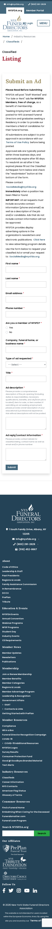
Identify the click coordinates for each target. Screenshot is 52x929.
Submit (12, 467)
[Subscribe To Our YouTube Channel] (27, 891)
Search (42, 833)
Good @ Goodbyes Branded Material (22, 760)
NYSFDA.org (15, 10)
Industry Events (10, 636)
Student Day (9, 631)
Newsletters (9, 657)
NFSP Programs (10, 627)
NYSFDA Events (10, 614)
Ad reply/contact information (24, 435)
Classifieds (12, 41)
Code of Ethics (10, 567)
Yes (11, 327)
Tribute (6, 601)
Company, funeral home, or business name (22, 342)
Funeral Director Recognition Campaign (24, 734)
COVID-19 (7, 739)
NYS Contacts (9, 786)
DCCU (5, 593)
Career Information (13, 782)
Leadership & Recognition (16, 696)
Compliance (9, 726)
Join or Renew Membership (17, 674)
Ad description (15, 387)
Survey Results (10, 752)
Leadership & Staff (12, 571)
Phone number (15, 308)
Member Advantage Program (18, 691)
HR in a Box (8, 730)
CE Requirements (11, 640)
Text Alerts (8, 765)
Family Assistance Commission (19, 584)
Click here (39, 239)
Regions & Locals (11, 580)
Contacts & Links (13, 709)
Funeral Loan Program (14, 820)
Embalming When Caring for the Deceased (25, 811)
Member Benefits (11, 678)
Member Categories (13, 683)
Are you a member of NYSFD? (24, 323)
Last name (13, 278)
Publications (9, 661)
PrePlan (6, 597)
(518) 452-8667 (27, 549)
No (10, 332)
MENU (43, 23)
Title (9, 372)
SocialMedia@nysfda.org (21, 187)
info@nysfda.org (15, 4)
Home (6, 36)
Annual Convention (13, 618)
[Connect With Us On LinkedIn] (35, 891)
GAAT (7, 704)
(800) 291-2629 (38, 4)
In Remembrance (11, 588)
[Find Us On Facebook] (4, 891)
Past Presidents (10, 575)
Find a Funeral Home (13, 807)
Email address (15, 293)
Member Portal (35, 10)
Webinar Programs (12, 623)
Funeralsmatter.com (13, 816)
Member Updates (11, 653)
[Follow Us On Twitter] (11, 891)
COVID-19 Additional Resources (21, 743)
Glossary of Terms (12, 795)
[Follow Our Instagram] (19, 891)
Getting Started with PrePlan (18, 713)
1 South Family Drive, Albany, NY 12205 (27, 532)
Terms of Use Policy (17, 142)
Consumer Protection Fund (17, 756)
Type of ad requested (19, 358)
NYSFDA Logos (10, 747)
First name (13, 263)
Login (29, 23)
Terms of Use (38, 920)
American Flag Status (14, 790)
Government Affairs (13, 700)
